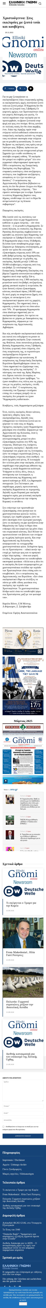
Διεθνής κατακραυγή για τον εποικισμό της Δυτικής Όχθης (21, 1056)
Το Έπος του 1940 (11, 1229)
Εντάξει (23, 1304)
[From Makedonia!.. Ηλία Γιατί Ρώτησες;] (23, 933)
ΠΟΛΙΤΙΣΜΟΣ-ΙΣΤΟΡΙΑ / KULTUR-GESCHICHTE (20, 74)
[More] (30, 88)
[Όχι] (43, 1297)
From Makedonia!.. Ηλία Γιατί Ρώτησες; (20, 954)
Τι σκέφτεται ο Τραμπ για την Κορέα (21, 904)
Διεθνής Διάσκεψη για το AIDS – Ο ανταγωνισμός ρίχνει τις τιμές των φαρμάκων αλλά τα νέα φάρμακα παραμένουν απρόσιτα (20, 1246)
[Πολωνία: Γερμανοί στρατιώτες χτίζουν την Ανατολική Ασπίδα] (23, 982)
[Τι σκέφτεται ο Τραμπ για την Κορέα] (23, 883)
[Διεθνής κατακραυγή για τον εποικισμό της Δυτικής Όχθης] (23, 1034)
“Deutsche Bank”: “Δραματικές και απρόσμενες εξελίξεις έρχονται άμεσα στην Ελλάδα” (21, 1236)
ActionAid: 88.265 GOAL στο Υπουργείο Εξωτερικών (22, 1224)
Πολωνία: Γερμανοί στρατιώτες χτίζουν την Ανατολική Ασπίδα (19, 1004)
